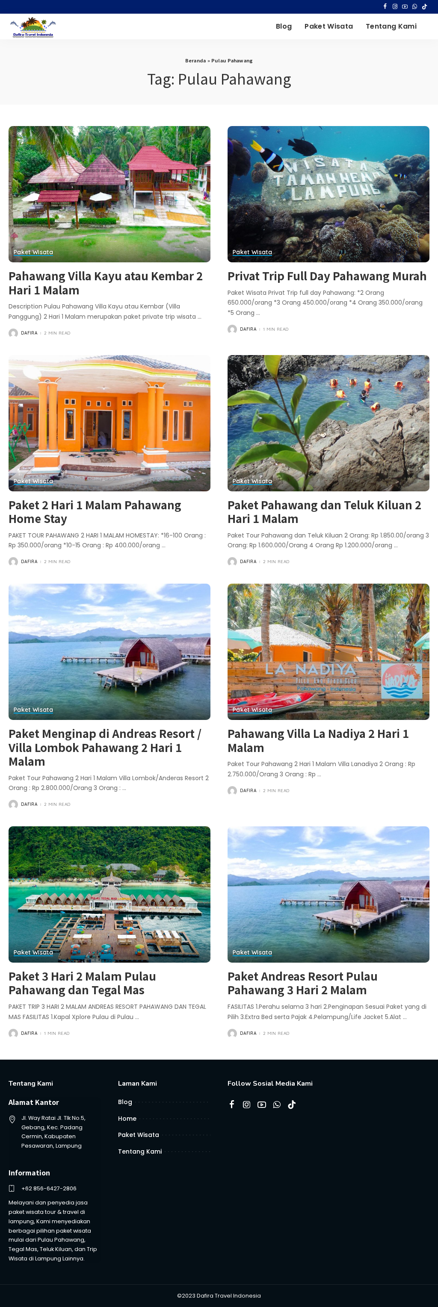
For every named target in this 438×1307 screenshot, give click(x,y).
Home (127, 1118)
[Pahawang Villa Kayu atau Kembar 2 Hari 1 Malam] (109, 194)
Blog (125, 1102)
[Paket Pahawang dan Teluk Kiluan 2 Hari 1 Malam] (328, 423)
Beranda (195, 60)
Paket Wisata (33, 252)
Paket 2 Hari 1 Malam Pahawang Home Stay (95, 511)
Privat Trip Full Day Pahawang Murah (327, 275)
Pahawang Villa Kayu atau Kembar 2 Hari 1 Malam (106, 282)
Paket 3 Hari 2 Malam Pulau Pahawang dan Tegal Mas (82, 983)
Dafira (29, 333)
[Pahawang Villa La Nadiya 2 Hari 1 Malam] (328, 652)
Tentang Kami (140, 1151)
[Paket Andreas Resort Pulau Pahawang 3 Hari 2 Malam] (328, 894)
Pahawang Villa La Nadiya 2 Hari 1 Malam (318, 740)
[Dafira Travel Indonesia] (33, 26)
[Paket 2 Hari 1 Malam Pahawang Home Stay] (109, 423)
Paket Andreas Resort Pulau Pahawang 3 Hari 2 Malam (303, 983)
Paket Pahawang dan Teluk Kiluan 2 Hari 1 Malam (324, 511)
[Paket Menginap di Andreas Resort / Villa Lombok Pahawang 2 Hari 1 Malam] (109, 652)
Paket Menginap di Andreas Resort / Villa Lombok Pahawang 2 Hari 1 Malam (105, 747)
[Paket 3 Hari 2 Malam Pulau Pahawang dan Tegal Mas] (109, 894)
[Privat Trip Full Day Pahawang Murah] (328, 194)
